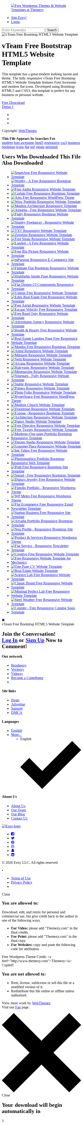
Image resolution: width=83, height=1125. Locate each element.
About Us (18, 806)
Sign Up (35, 640)
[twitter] (13, 838)
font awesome (24, 143)
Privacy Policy (21, 882)
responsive (52, 143)
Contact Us (19, 818)
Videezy (17, 674)
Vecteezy (17, 669)
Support (17, 708)
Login (15, 22)
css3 (64, 143)
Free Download (13, 103)
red (32, 147)
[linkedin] (12, 855)
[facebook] (12, 834)
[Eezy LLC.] (11, 826)
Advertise (18, 704)
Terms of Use (21, 878)
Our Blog (18, 814)
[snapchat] (13, 851)
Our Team (18, 810)
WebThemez (27, 131)
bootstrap (8, 147)
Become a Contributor (27, 678)
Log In (10, 640)
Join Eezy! (19, 18)
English (16, 730)
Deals (15, 700)
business (74, 143)
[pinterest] (12, 842)
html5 (39, 143)
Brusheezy (19, 665)
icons (20, 147)
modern (7, 143)
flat (27, 147)
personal (51, 147)
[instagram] (12, 846)
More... (16, 735)
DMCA (16, 713)
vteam (40, 147)
